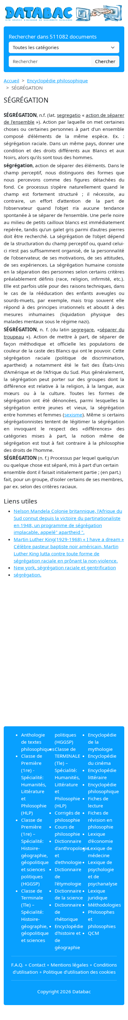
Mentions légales (69, 965)
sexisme (73, 414)
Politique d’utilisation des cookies (79, 972)
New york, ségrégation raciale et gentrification (65, 567)
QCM (93, 933)
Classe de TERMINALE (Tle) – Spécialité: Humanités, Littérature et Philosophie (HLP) (67, 777)
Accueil (11, 80)
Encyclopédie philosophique (57, 80)
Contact (37, 965)
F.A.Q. (17, 965)
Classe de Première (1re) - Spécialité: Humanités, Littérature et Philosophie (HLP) (34, 784)
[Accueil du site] (64, 13)
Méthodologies (104, 905)
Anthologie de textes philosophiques (37, 742)
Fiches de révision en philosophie (100, 820)
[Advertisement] (64, 657)
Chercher (105, 61)
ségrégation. (27, 575)
